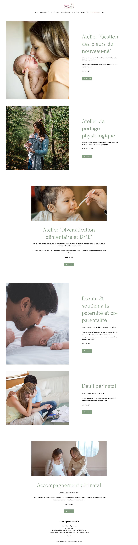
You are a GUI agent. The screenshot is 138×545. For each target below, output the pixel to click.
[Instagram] (68, 536)
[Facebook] (70, 536)
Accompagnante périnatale (69, 522)
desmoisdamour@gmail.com (69, 526)
